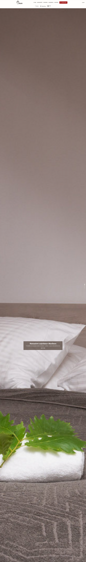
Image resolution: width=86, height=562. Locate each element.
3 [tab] (84, 285)
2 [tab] (84, 284)
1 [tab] (84, 283)
